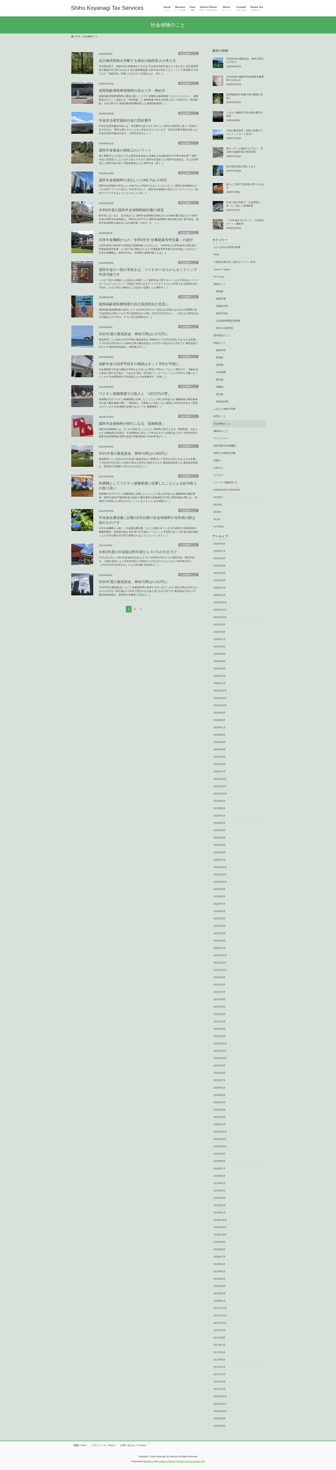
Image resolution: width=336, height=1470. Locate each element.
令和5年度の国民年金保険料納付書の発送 (131, 210)
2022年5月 (219, 918)
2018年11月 (220, 1227)
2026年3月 (219, 580)
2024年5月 (219, 742)
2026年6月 (219, 558)
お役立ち (218, 467)
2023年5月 (219, 830)
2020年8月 (219, 1072)
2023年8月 (219, 808)
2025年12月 (220, 602)
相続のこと (220, 284)
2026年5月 (219, 565)
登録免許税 (222, 401)
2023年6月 (219, 823)
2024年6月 (219, 734)
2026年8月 (219, 543)
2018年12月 (220, 1220)
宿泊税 (219, 394)
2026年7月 (219, 551)
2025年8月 (219, 631)
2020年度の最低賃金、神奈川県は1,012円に (133, 582)
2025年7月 (219, 639)
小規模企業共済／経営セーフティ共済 (234, 262)
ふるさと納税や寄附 (225, 408)
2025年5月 (219, 653)
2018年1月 (219, 1300)
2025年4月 (219, 661)
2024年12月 (220, 690)
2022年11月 (220, 874)
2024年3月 (219, 756)
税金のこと (220, 342)
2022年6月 (219, 911)
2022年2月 (219, 940)
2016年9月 (219, 1418)
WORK (217, 511)
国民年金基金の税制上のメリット (125, 150)
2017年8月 (219, 1337)
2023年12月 (220, 779)
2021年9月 (219, 977)
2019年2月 (219, 1205)
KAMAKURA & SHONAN (227, 489)
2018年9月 (219, 1242)
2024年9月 (219, 712)
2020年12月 (220, 1043)
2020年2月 (219, 1117)
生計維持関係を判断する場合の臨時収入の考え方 (137, 61)
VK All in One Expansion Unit (191, 1461)
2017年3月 (219, 1374)
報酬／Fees (80, 1445)
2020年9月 (219, 1065)
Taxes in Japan (222, 269)
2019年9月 (219, 1153)
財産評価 (221, 298)
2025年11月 (220, 609)
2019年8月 (219, 1161)
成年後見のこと (222, 335)
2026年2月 (219, 587)
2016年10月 (220, 1411)
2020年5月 (219, 1095)
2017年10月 (220, 1323)
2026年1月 (219, 595)
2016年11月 (220, 1403)
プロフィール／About (103, 1445)
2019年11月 (220, 1139)
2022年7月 (219, 903)
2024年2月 (219, 764)
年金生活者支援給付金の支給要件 (125, 120)
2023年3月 (219, 845)
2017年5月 (219, 1359)
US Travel (219, 276)
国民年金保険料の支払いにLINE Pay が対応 (133, 180)
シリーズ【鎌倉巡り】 (226, 482)
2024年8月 (219, 720)
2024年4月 (219, 749)
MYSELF (218, 497)
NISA (216, 254)
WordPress (148, 1461)
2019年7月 (219, 1168)
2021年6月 (219, 999)
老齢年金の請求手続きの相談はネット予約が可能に (139, 364)
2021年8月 (219, 984)
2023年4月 (219, 837)
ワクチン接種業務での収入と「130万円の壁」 (135, 394)
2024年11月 (220, 698)
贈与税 (219, 379)
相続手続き (222, 313)
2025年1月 (219, 683)
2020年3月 (219, 1109)
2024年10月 (220, 705)
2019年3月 (219, 1198)
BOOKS (218, 504)
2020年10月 (220, 1058)
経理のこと (220, 416)
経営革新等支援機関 (225, 445)
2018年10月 (220, 1234)
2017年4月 (219, 1367)
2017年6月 (219, 1352)
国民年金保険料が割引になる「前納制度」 (132, 423)
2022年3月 (219, 933)
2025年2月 (219, 675)
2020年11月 (220, 1050)
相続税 (219, 291)
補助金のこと (221, 431)
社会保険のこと (188, 53)
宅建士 (217, 460)
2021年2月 (219, 1028)
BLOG (217, 519)
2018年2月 (219, 1293)
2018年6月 (219, 1264)
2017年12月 (220, 1308)
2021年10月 (220, 970)
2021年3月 (219, 1021)
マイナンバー (221, 438)
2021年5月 (219, 1006)
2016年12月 (220, 1396)
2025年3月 (219, 668)
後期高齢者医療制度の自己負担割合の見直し (134, 304)
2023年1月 (219, 859)
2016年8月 (219, 1425)
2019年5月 (219, 1183)
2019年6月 (219, 1175)
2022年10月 (220, 881)
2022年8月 (219, 896)
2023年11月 (220, 786)
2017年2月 (219, 1381)
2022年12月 (220, 867)
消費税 (219, 386)
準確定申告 (222, 306)
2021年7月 (219, 992)
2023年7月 (219, 815)
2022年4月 (219, 925)
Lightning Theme (167, 1461)
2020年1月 (219, 1124)
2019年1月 (219, 1212)
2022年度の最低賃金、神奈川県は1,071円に (133, 334)
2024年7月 (219, 727)
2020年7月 (219, 1080)
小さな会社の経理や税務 (227, 247)
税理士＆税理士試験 (225, 453)
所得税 (219, 357)
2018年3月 (219, 1286)
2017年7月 (219, 1345)
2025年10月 (220, 617)
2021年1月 (219, 1036)
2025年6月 (219, 646)
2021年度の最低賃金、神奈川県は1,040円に (133, 453)
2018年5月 (219, 1271)
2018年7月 (219, 1256)
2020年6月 (219, 1087)
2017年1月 (219, 1389)
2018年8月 (219, 1249)
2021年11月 (220, 962)
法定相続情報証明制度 (228, 320)
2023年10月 (220, 793)
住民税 (219, 364)
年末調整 (221, 372)
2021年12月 (220, 955)
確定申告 (221, 350)
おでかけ (218, 475)
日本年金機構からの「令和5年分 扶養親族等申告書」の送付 (146, 240)
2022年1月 (219, 948)
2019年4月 (219, 1190)
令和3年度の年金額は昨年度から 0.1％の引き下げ (138, 552)
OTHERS (219, 526)
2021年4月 (219, 1014)
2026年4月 (219, 573)
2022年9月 (219, 889)
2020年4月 (219, 1102)
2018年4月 (219, 1278)
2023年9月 (219, 801)
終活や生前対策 (224, 328)
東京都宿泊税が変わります (241, 166)
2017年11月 (220, 1315)
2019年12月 (220, 1131)
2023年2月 (219, 852)
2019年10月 (220, 1146)
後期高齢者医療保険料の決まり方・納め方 (132, 90)
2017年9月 (219, 1330)
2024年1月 (219, 771)
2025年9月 (219, 624)
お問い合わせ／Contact (133, 1445)
